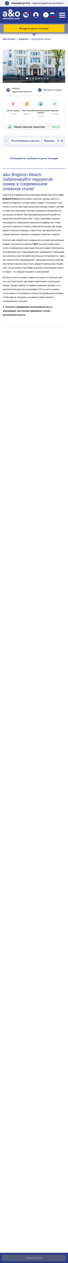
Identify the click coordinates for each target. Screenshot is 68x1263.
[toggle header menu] (62, 15)
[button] (34, 3)
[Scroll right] (62, 141)
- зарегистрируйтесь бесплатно (37, 3)
